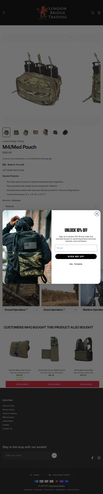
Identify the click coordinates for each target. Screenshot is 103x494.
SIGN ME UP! (76, 256)
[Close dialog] (97, 213)
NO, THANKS (76, 264)
